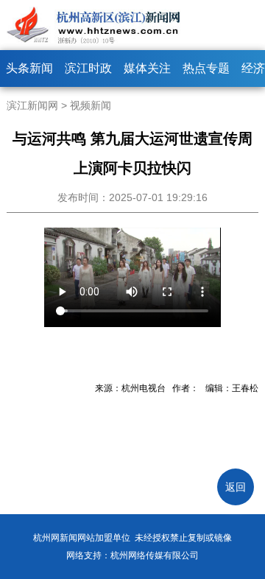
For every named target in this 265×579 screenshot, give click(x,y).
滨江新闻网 (32, 105)
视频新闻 (90, 105)
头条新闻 (29, 68)
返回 (235, 487)
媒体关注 (147, 68)
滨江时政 (88, 68)
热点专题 (206, 68)
